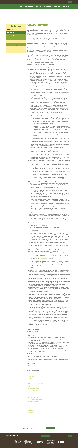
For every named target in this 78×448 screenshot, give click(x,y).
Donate (9, 48)
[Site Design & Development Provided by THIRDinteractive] (61, 443)
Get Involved (47, 6)
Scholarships (11, 51)
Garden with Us (29, 6)
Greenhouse (10, 42)
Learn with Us (38, 6)
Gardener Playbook (13, 38)
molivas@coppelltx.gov (43, 258)
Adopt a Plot (11, 32)
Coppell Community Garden (11, 7)
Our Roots (66, 6)
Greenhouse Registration (15, 45)
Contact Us (45, 436)
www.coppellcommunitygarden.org (56, 48)
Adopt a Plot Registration (15, 35)
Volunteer (10, 29)
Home (21, 6)
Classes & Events (57, 6)
